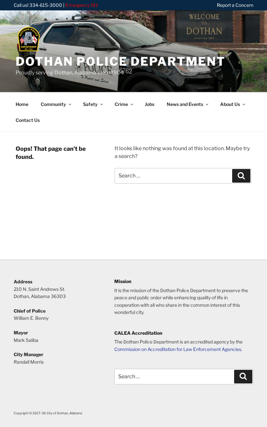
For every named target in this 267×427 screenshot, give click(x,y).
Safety (90, 104)
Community (53, 104)
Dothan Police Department (121, 61)
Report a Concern (235, 5)
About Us (230, 104)
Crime (121, 104)
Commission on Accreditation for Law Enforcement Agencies (177, 349)
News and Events (185, 104)
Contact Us (28, 120)
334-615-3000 (45, 5)
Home (22, 104)
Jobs (149, 104)
